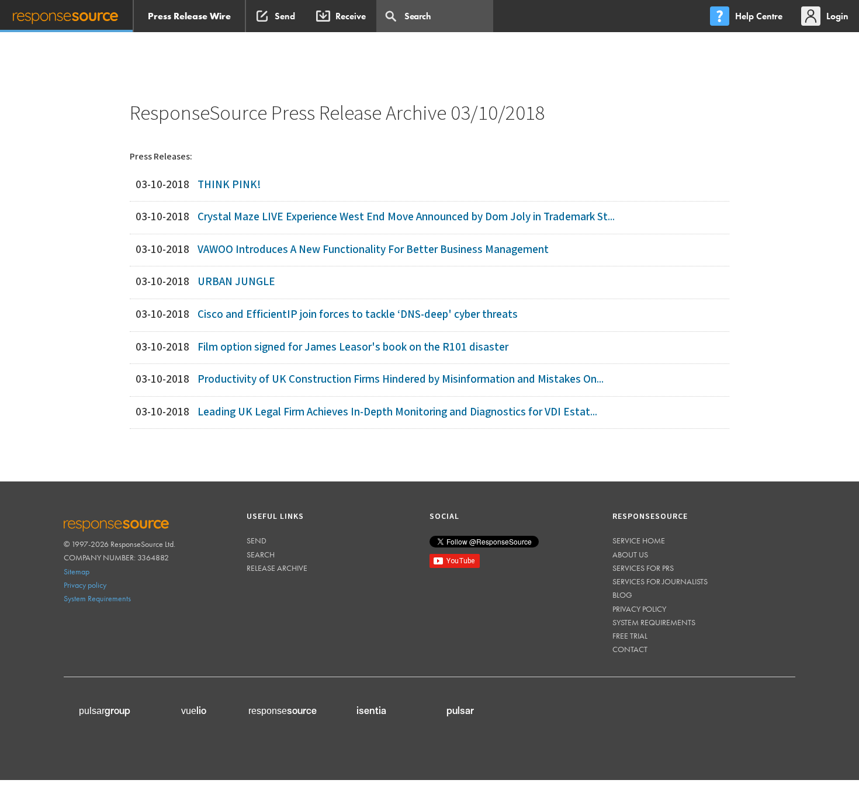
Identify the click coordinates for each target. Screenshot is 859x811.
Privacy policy (85, 585)
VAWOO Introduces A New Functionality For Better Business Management (373, 249)
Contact (629, 649)
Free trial (629, 635)
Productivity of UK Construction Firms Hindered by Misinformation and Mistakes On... (401, 379)
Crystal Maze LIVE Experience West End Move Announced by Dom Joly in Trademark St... (406, 217)
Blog (622, 595)
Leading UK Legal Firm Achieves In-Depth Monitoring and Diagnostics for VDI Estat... (397, 412)
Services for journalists (660, 581)
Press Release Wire (189, 16)
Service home (638, 540)
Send (256, 540)
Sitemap (76, 571)
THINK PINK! (229, 185)
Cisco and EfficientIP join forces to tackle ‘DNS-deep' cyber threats (358, 314)
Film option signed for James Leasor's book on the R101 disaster (353, 347)
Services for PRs (643, 568)
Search (261, 554)
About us (630, 554)
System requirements (653, 622)
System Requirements (97, 598)
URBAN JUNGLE (236, 282)
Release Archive (277, 568)
